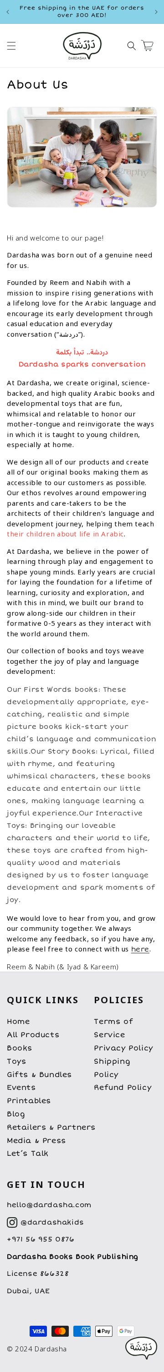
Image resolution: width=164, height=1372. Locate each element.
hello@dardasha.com (49, 1205)
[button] (11, 46)
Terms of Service (113, 1028)
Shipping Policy (112, 1068)
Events (21, 1087)
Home (18, 1021)
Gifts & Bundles (39, 1074)
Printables (29, 1100)
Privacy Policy (123, 1048)
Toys (16, 1061)
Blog (16, 1114)
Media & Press (36, 1140)
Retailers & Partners (51, 1127)
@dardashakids (52, 1222)
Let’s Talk (28, 1153)
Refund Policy (122, 1087)
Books (19, 1048)
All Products (33, 1034)
